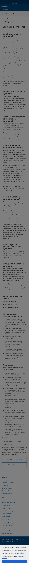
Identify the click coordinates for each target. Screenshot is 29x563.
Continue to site (14, 561)
